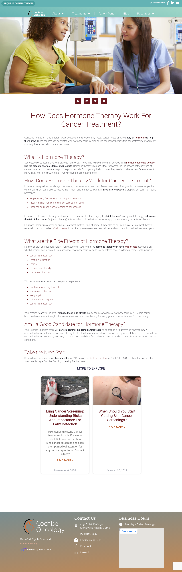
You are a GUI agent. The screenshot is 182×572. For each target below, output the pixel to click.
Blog (126, 13)
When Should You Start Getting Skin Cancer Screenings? (117, 415)
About (56, 13)
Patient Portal (106, 13)
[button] (78, 101)
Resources (143, 13)
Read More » (65, 460)
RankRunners (45, 549)
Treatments (79, 13)
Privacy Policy (28, 543)
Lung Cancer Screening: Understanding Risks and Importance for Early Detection (65, 417)
